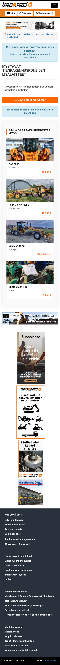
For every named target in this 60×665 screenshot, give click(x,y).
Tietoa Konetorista (15, 524)
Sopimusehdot (12, 533)
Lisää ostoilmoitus (14, 565)
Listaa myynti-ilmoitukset (18, 556)
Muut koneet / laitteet (16, 645)
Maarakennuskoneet (16, 591)
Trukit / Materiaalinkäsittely (19, 641)
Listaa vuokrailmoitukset (18, 560)
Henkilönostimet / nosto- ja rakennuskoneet (28, 614)
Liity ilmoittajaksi (14, 520)
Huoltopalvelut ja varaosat (18, 570)
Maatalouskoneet (14, 627)
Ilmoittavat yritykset (15, 574)
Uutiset (8, 579)
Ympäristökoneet (14, 636)
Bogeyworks (50, 660)
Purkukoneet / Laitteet (17, 610)
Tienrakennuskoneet (16, 601)
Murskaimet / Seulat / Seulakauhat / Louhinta (29, 596)
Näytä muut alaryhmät (31, 100)
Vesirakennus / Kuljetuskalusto (21, 650)
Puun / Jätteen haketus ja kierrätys (24, 605)
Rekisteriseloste (13, 529)
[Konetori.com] (30, 25)
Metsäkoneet (12, 631)
